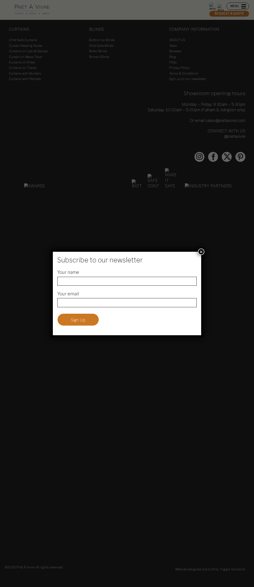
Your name (68, 272)
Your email (68, 293)
